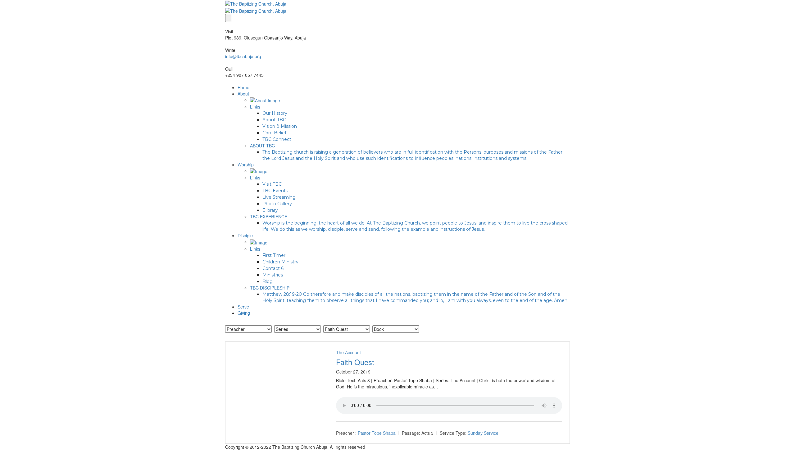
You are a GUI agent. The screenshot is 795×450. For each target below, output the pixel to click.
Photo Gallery (277, 203)
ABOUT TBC (262, 145)
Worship (246, 164)
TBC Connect (276, 139)
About (243, 93)
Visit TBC (272, 184)
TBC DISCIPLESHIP (269, 288)
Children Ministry (280, 262)
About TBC (274, 120)
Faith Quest (355, 361)
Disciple (245, 235)
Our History (274, 113)
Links (255, 107)
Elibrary (270, 210)
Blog (267, 281)
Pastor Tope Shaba (377, 433)
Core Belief (274, 133)
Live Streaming (279, 197)
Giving (244, 313)
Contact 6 (273, 268)
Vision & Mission (279, 126)
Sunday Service (483, 433)
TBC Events (275, 190)
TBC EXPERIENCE (268, 216)
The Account (348, 352)
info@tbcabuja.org (243, 56)
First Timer (273, 255)
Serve (243, 307)
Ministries (272, 275)
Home (243, 87)
